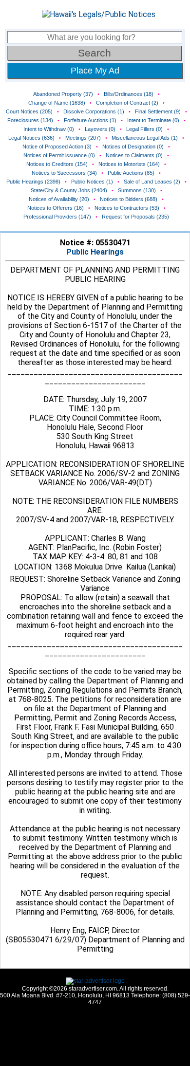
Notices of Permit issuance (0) (59, 155)
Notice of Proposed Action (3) (57, 146)
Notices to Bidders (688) (128, 199)
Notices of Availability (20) (59, 199)
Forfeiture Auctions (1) (90, 120)
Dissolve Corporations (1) (93, 111)
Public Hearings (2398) (33, 181)
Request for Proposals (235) (135, 217)
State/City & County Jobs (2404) (69, 190)
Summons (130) (137, 190)
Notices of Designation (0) (133, 146)
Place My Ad (95, 70)
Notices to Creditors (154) (57, 164)
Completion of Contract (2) (127, 103)
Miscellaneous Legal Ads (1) (145, 138)
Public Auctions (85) (131, 173)
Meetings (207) (83, 138)
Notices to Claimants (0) (134, 155)
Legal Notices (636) (31, 138)
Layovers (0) (100, 129)
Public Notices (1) (92, 181)
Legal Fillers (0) (144, 129)
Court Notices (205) (29, 111)
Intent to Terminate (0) (153, 120)
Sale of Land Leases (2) (152, 181)
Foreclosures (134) (30, 120)
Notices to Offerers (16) (55, 208)
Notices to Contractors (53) (127, 208)
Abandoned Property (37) (63, 94)
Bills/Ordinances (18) (128, 94)
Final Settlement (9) (158, 111)
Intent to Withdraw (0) (48, 129)
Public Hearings (95, 252)
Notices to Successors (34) (64, 173)
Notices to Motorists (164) (129, 164)
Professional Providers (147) (57, 217)
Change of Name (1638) (56, 103)
